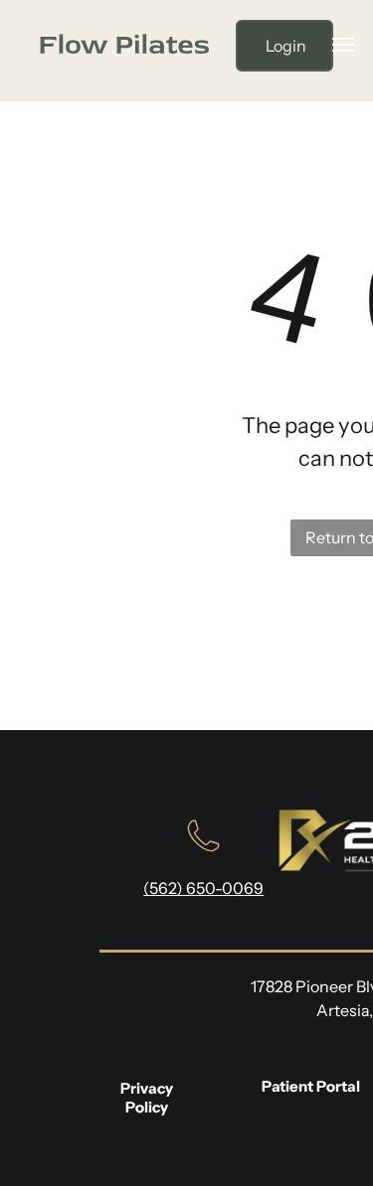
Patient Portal (311, 1086)
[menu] (343, 45)
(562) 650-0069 (203, 888)
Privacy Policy (146, 1097)
